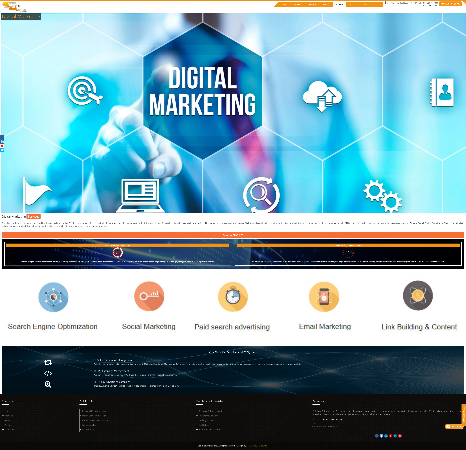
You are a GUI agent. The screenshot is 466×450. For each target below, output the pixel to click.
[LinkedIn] (2, 141)
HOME (285, 4)
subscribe (456, 426)
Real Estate (204, 425)
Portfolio (9, 425)
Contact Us (10, 429)
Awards (8, 420)
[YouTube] (2, 146)
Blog (352, 4)
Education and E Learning (210, 429)
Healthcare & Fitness (208, 415)
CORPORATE (297, 4)
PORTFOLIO (312, 4)
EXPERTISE (339, 4)
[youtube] (390, 436)
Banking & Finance (207, 420)
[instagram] (395, 436)
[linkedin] (386, 436)
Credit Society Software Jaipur (95, 420)
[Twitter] (2, 150)
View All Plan (88, 429)
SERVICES (326, 4)
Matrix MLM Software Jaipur (94, 415)
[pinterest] (400, 436)
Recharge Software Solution (211, 411)
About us (9, 415)
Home (7, 411)
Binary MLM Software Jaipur (94, 411)
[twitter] (381, 436)
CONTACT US (365, 4)
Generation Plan (89, 425)
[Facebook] (2, 137)
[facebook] (377, 436)
